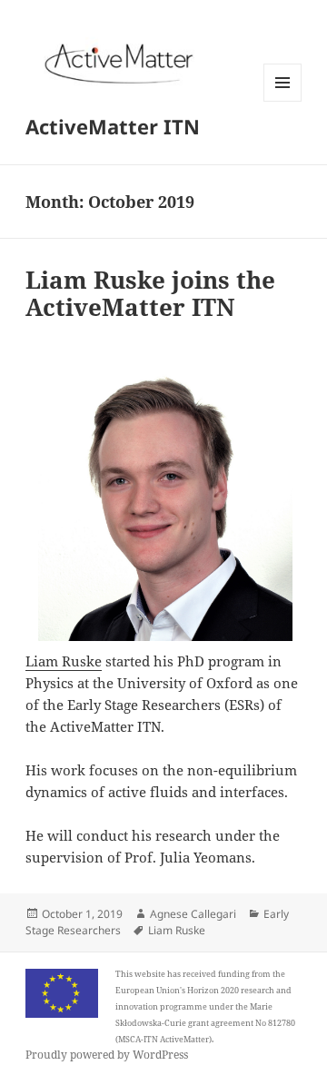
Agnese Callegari (193, 914)
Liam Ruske (63, 661)
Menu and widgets (283, 101)
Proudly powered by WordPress (106, 1054)
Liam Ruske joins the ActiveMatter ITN (150, 293)
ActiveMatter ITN (112, 126)
